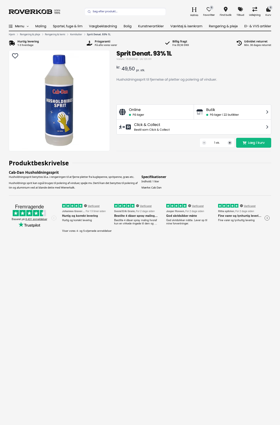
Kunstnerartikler (151, 26)
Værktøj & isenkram (186, 26)
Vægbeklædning (103, 26)
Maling (40, 26)
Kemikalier (76, 34)
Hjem (12, 34)
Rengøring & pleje (223, 26)
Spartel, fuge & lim (67, 26)
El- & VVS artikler (257, 26)
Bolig (128, 26)
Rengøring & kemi (55, 34)
